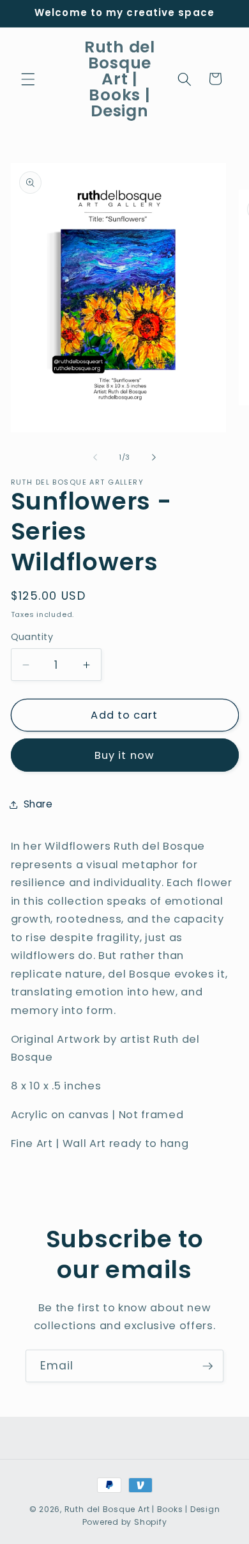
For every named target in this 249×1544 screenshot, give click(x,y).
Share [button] (38, 804)
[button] (28, 78)
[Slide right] (154, 457)
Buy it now (124, 755)
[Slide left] (95, 457)
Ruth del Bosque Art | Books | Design (142, 1509)
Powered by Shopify (124, 1522)
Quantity (32, 636)
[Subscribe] (207, 1366)
